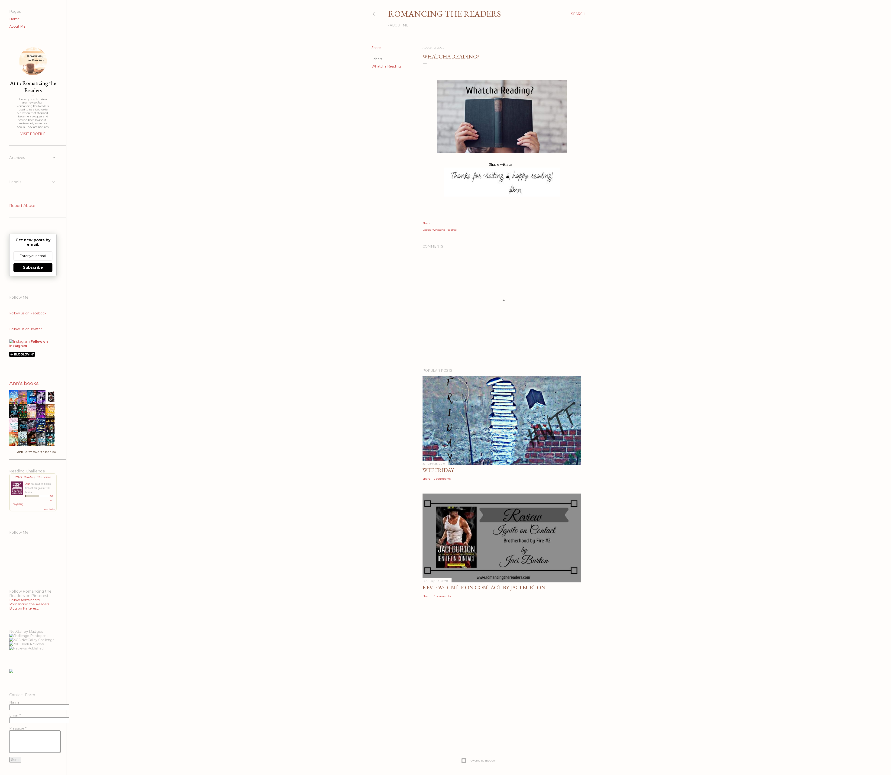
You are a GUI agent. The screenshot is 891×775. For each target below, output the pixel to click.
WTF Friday (438, 470)
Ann (27, 483)
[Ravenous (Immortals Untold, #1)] (51, 402)
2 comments (442, 478)
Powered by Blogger (482, 760)
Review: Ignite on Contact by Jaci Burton (484, 587)
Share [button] (376, 48)
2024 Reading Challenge (33, 476)
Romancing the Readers (444, 13)
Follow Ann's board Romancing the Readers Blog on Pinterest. (29, 604)
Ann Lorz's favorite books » (37, 452)
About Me (399, 25)
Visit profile (32, 134)
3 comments (442, 596)
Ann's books (24, 383)
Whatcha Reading (386, 66)
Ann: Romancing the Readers (33, 86)
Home (14, 19)
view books (49, 508)
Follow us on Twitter (25, 329)
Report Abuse (22, 205)
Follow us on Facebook (27, 313)
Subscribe (33, 267)
